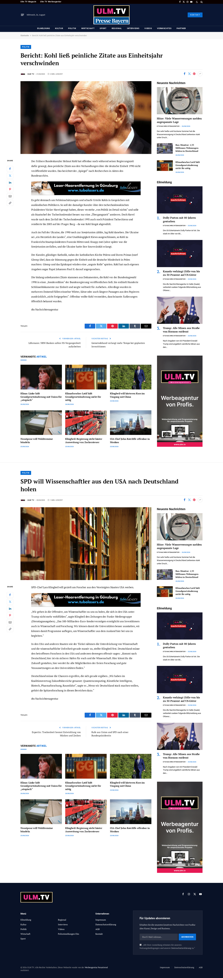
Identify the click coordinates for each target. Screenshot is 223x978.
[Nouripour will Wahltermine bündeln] (41, 422)
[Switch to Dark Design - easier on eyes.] (197, 2)
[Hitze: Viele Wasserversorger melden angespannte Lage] (180, 100)
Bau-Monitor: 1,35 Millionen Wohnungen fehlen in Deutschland (187, 147)
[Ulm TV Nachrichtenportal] (111, 15)
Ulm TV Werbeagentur (50, 1)
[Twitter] (10, 176)
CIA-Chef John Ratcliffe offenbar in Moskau (130, 440)
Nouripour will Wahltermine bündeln (36, 440)
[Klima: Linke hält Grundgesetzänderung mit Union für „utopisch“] (41, 377)
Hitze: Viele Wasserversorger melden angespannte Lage (179, 120)
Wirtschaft (88, 28)
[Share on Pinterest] (194, 73)
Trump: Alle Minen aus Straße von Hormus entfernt (181, 329)
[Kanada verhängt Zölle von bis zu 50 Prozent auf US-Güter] (180, 253)
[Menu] (22, 14)
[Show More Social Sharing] (200, 73)
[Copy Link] (10, 203)
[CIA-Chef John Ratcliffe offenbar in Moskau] (130, 422)
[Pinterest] (10, 189)
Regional (117, 28)
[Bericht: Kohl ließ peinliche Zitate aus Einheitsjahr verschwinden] (85, 117)
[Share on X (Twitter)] (189, 73)
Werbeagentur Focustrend (96, 967)
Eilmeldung (43, 28)
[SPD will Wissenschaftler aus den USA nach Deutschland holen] (85, 543)
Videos (148, 28)
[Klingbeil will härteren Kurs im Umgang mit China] (130, 377)
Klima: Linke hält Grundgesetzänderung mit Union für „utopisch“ (41, 397)
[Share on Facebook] (184, 73)
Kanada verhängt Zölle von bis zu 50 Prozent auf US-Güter (181, 273)
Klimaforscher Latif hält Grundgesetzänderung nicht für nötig (83, 397)
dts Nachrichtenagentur (168, 126)
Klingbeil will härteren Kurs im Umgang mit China (127, 395)
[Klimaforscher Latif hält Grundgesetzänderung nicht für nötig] (86, 377)
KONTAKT (195, 15)
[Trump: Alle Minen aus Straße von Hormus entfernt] (180, 310)
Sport (103, 28)
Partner (181, 28)
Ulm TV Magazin (28, 1)
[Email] (10, 196)
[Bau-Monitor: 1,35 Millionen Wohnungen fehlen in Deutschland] (165, 148)
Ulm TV (30, 74)
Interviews (133, 28)
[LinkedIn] (10, 182)
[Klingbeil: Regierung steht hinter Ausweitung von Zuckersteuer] (86, 422)
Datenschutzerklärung (181, 948)
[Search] (201, 2)
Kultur (59, 28)
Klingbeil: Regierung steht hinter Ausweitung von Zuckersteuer (83, 440)
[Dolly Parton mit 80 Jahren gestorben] (180, 200)
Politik (72, 28)
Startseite (24, 35)
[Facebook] (10, 169)
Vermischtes (164, 28)
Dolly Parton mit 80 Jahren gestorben (179, 219)
